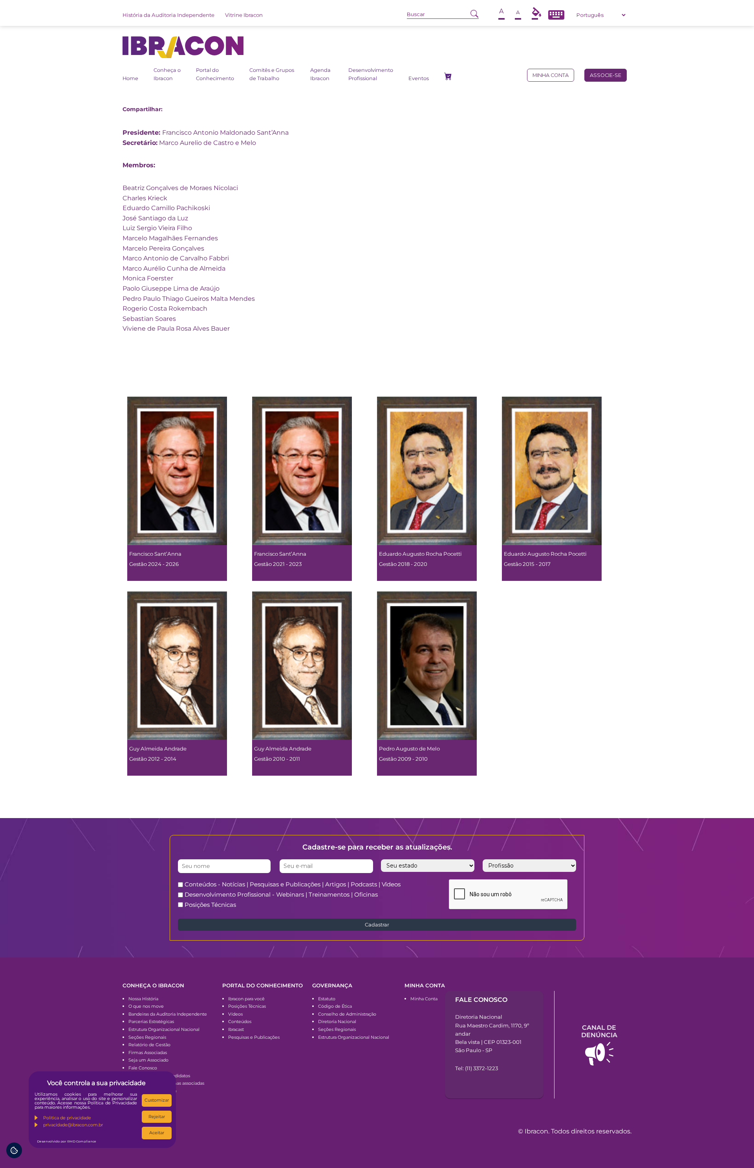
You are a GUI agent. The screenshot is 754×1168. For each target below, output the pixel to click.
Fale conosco (481, 999)
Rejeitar (156, 1116)
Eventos (418, 78)
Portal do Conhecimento (215, 74)
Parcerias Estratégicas (151, 1021)
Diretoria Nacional (337, 1021)
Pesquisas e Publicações (254, 1037)
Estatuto (326, 998)
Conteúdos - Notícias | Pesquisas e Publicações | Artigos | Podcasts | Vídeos (293, 884)
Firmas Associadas (147, 1052)
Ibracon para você (246, 998)
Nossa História (143, 998)
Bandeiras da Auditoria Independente (167, 1014)
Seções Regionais (147, 1037)
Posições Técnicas (210, 904)
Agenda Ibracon (320, 74)
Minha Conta (423, 998)
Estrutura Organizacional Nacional (163, 1029)
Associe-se (605, 75)
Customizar (157, 1100)
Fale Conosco (142, 1068)
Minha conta (551, 75)
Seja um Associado (148, 1060)
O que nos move (146, 1006)
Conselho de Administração (347, 1014)
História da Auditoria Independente (168, 15)
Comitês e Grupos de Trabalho (271, 74)
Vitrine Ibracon (244, 15)
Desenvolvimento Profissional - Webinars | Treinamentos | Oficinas (281, 894)
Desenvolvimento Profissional (370, 74)
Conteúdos (239, 1021)
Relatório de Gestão (149, 1044)
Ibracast (236, 1029)
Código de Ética (335, 1006)
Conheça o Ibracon (167, 74)
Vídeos (235, 1014)
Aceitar (156, 1132)
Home (130, 78)
